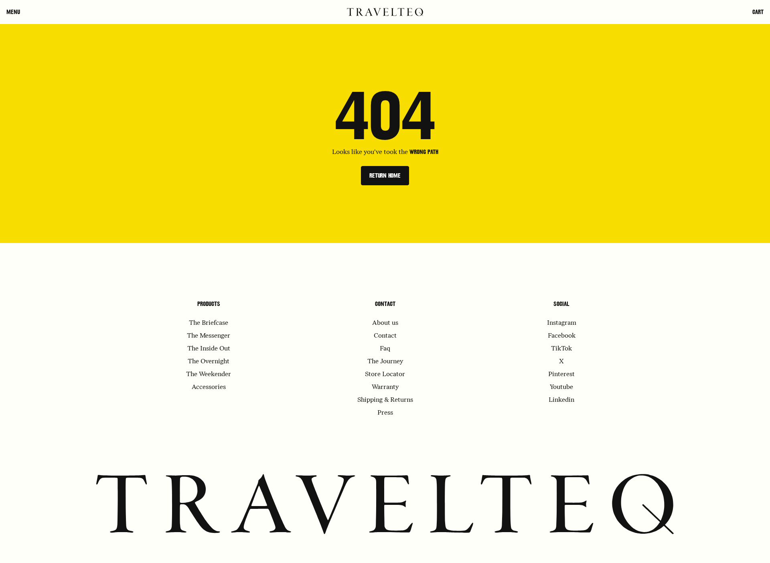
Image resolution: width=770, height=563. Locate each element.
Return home (385, 175)
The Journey (385, 361)
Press (385, 413)
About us (385, 323)
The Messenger (208, 336)
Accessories (209, 387)
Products (208, 304)
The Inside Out (208, 349)
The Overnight (208, 361)
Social (561, 304)
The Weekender (208, 374)
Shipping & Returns (385, 400)
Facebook (561, 336)
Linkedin (561, 400)
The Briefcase (208, 323)
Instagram (561, 323)
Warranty (385, 387)
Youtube (561, 387)
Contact (385, 304)
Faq (385, 349)
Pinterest (561, 374)
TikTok (561, 349)
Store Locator (385, 374)
